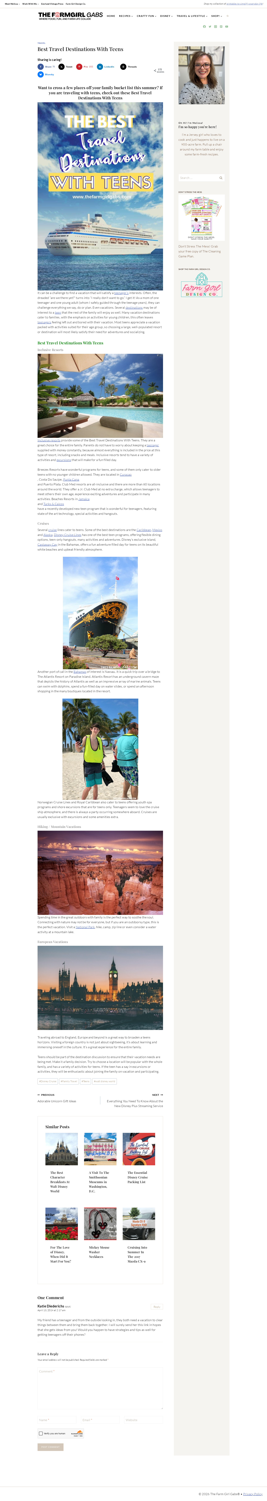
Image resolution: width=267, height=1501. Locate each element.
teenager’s (121, 293)
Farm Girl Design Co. (76, 4)
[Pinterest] (221, 26)
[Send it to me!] (201, 217)
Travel (41, 43)
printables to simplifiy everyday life (245, 3)
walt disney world (104, 1081)
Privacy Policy (253, 1494)
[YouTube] (226, 26)
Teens (85, 1081)
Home (111, 16)
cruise (52, 530)
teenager (153, 445)
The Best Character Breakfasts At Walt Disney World (60, 1181)
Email (87, 1420)
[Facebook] (204, 26)
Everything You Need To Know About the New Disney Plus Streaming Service (135, 1100)
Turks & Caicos (53, 504)
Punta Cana (71, 479)
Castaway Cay (47, 544)
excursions (64, 460)
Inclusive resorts (49, 440)
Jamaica (83, 499)
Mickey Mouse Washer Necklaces (99, 1252)
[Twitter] (210, 26)
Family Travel (69, 1081)
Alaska (48, 535)
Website (131, 1420)
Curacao (126, 474)
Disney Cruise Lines (67, 535)
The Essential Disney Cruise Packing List (138, 1177)
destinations (134, 307)
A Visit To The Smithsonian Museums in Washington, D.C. (99, 1181)
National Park (85, 927)
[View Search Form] (227, 16)
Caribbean (144, 530)
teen (58, 312)
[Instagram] (215, 26)
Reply (157, 1306)
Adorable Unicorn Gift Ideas (57, 1098)
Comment (47, 1371)
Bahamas (80, 672)
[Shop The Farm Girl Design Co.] (201, 285)
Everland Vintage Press (52, 4)
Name (44, 1420)
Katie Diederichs (51, 1306)
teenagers (44, 322)
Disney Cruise (47, 1081)
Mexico (157, 530)
